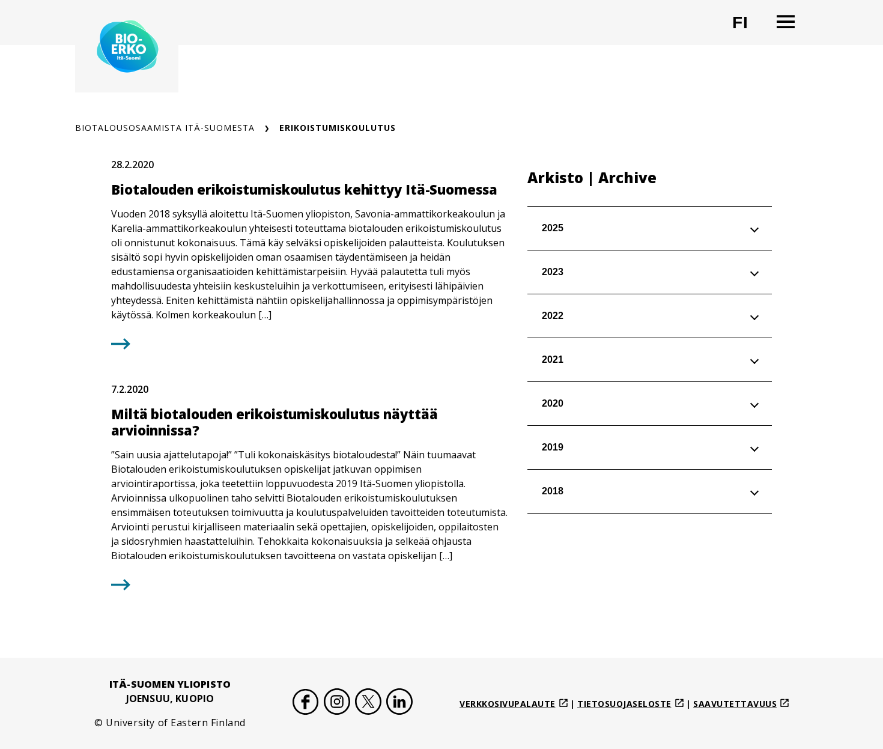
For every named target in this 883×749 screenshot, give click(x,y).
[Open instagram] (337, 703)
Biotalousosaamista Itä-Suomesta (165, 127)
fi (747, 27)
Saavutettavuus (735, 703)
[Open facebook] (306, 703)
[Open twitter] (368, 703)
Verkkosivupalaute (508, 703)
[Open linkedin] (399, 703)
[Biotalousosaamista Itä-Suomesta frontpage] (127, 46)
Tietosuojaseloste (624, 703)
